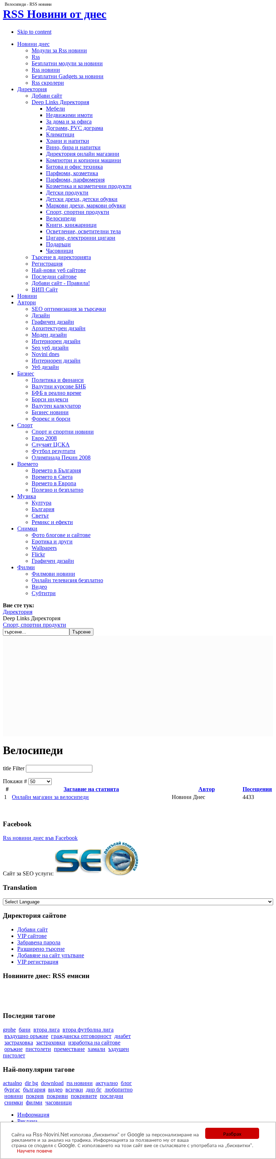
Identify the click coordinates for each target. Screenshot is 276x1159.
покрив (35, 1096)
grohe (9, 1030)
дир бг (94, 1089)
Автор (206, 789)
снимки (13, 1102)
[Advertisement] (138, 686)
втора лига (46, 1030)
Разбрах (232, 1133)
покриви (57, 1096)
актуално (107, 1083)
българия (34, 1089)
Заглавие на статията (91, 789)
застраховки (50, 1042)
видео (55, 1089)
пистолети (38, 1049)
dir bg (31, 1083)
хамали (96, 1049)
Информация (33, 1115)
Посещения (257, 789)
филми (34, 1102)
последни (111, 1096)
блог (126, 1083)
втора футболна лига (88, 1030)
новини (13, 1096)
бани (25, 1030)
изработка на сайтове (94, 1042)
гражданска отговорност (81, 1036)
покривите (84, 1096)
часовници (58, 1102)
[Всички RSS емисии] (138, 989)
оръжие (13, 1049)
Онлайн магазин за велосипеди (50, 797)
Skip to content (34, 32)
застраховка (18, 1042)
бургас (12, 1089)
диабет (122, 1036)
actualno (12, 1083)
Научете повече (34, 1150)
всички (74, 1089)
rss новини (79, 1083)
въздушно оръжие (26, 1036)
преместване (69, 1049)
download (52, 1083)
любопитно (119, 1089)
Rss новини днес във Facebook (40, 838)
